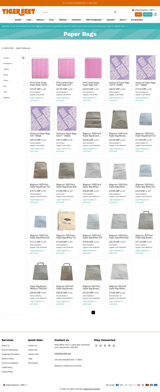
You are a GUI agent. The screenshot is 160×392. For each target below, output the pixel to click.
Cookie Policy (7, 367)
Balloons (40, 20)
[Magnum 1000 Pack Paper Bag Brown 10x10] (93, 118)
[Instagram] (100, 345)
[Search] (115, 12)
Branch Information (10, 350)
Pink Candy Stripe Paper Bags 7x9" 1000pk (91, 84)
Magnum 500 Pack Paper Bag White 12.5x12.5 (117, 287)
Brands (18, 20)
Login (138, 14)
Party (51, 20)
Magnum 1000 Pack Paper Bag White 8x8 (118, 236)
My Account (33, 363)
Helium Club (33, 354)
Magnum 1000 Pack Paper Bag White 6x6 (39, 236)
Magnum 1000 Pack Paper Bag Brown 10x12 (118, 134)
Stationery (76, 20)
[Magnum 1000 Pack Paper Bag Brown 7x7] (146, 118)
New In (123, 20)
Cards (28, 20)
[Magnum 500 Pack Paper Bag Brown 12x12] (93, 271)
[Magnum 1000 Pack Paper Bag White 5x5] (146, 169)
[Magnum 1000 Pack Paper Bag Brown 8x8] (67, 169)
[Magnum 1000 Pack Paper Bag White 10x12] (119, 169)
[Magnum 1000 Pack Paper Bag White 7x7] (67, 220)
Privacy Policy (7, 372)
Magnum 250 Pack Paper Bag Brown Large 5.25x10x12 (144, 236)
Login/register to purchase (37, 99)
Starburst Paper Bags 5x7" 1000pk (146, 84)
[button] (155, 14)
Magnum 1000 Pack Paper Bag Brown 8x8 (66, 185)
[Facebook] (96, 345)
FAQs (30, 359)
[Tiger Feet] (19, 12)
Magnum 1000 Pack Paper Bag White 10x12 (118, 185)
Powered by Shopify (92, 389)
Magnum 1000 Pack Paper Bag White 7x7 (66, 236)
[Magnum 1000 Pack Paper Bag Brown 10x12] (119, 118)
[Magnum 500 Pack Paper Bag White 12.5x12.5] (119, 271)
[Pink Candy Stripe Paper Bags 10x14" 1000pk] (40, 67)
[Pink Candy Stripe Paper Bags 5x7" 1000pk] (67, 67)
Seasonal (110, 20)
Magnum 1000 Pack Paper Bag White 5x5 (145, 185)
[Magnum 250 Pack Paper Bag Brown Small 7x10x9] (67, 271)
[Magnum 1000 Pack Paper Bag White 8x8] (119, 220)
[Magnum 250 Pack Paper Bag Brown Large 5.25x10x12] (146, 220)
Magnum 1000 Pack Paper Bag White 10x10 (92, 185)
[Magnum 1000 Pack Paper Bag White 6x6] (40, 220)
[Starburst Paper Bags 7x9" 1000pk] (40, 118)
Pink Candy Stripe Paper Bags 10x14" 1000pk (38, 84)
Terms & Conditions (10, 363)
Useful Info (32, 350)
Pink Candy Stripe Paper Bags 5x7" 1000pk (64, 84)
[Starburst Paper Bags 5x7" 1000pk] (146, 67)
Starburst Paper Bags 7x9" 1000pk (40, 134)
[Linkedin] (114, 345)
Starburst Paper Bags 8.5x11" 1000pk (66, 134)
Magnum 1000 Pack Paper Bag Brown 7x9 (40, 185)
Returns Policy (8, 359)
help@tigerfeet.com (62, 353)
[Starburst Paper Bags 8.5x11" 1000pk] (67, 118)
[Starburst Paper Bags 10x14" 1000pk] (119, 67)
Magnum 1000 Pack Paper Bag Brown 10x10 (92, 134)
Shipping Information (11, 354)
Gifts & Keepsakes (94, 20)
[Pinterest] (109, 345)
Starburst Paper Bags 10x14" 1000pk (119, 84)
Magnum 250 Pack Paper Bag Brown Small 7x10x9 (65, 287)
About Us (5, 345)
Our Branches (137, 20)
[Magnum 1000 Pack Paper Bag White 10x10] (93, 169)
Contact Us (32, 345)
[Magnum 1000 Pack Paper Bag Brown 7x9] (40, 169)
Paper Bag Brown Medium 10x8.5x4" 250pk (38, 287)
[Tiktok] (105, 345)
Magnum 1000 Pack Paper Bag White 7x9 (92, 236)
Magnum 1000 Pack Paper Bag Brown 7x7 (146, 134)
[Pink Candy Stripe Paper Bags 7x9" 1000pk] (93, 67)
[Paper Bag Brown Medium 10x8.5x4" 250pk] (40, 271)
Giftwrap (62, 20)
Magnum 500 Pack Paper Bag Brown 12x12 (91, 287)
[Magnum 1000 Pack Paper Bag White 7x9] (93, 220)
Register (147, 14)
